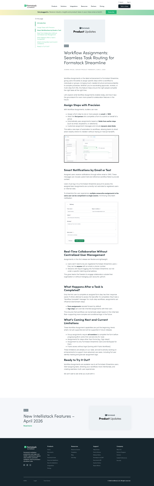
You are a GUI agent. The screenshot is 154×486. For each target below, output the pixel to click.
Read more (28, 426)
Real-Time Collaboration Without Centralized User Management (47, 34)
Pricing (102, 6)
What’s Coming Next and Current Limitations (47, 42)
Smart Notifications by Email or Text (49, 30)
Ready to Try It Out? (43, 46)
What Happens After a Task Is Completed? (46, 38)
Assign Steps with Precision (46, 27)
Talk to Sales (124, 6)
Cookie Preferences (122, 458)
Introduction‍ (41, 23)
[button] (54, 6)
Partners (93, 6)
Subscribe (111, 12)
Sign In (128, 2)
